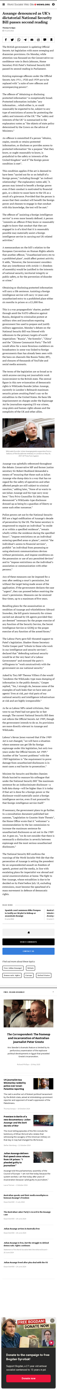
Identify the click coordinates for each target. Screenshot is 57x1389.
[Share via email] (32, 39)
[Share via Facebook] (6, 39)
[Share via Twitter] (12, 39)
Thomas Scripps (8, 28)
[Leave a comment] (45, 39)
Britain (31, 968)
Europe (29, 975)
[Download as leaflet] (38, 39)
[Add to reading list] (51, 39)
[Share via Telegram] (25, 39)
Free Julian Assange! (13, 968)
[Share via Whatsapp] (19, 39)
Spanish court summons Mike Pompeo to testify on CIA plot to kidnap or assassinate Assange (23, 913)
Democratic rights (12, 975)
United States (44, 975)
